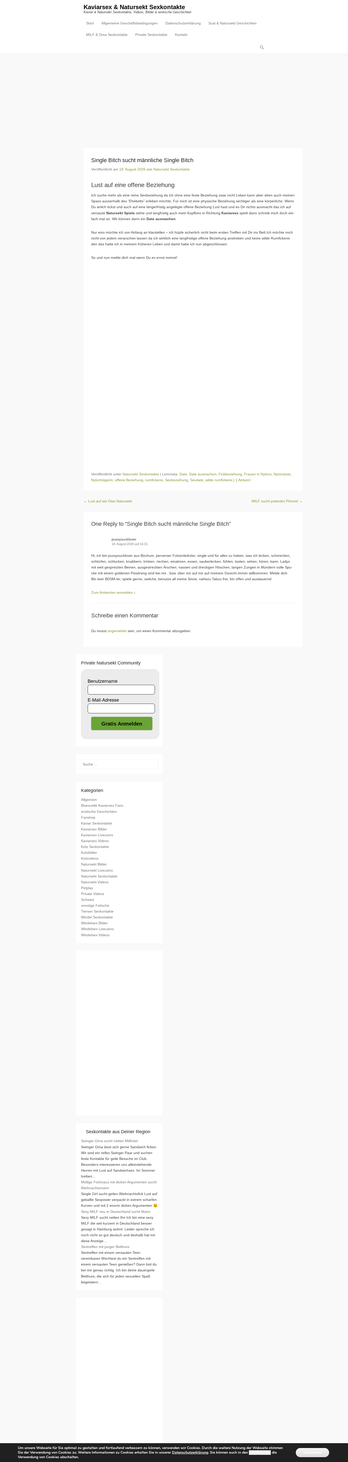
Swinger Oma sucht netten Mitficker (109, 1141)
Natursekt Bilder (94, 864)
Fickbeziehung (230, 474)
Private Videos (92, 894)
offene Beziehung (129, 480)
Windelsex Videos (95, 935)
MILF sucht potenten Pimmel (277, 501)
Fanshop (88, 817)
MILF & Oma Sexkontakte (107, 35)
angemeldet (117, 631)
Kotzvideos (90, 858)
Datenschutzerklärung (183, 23)
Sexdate (196, 480)
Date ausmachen (203, 474)
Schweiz (87, 900)
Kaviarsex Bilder (94, 829)
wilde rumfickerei (218, 480)
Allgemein (89, 800)
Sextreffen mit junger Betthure (105, 1247)
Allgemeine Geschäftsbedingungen (129, 23)
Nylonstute (282, 474)
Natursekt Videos (95, 882)
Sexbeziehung (176, 480)
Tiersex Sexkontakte (97, 911)
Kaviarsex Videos (95, 841)
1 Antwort (242, 480)
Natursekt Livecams (97, 870)
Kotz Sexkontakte (95, 847)
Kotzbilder (89, 852)
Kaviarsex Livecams (97, 835)
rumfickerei (154, 480)
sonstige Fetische (95, 905)
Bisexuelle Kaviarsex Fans (102, 805)
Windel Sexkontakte (97, 917)
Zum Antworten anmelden (112, 592)
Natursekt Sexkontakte (171, 169)
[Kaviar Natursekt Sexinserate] (174, 97)
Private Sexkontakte (151, 35)
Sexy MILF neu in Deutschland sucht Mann (115, 1212)
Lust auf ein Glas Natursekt (108, 501)
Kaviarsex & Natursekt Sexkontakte (134, 7)
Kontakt (181, 35)
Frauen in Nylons (258, 474)
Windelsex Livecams (97, 929)
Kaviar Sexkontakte (96, 823)
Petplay (87, 888)
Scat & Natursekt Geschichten (232, 23)
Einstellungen (260, 1452)
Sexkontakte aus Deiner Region (118, 1131)
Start (90, 23)
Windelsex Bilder (94, 923)
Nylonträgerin (102, 480)
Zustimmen (312, 1452)
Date (183, 474)
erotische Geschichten (99, 812)
